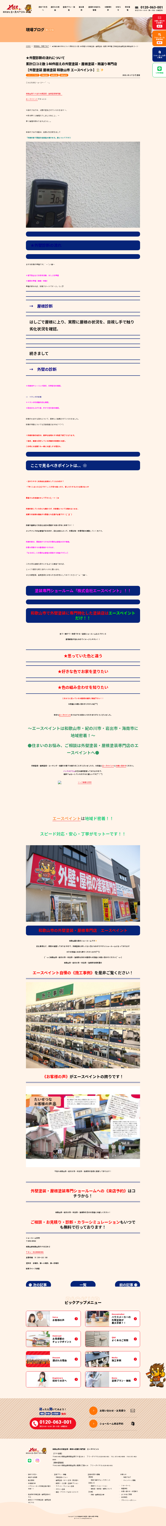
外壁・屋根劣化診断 (97, 1494)
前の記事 (126, 1284)
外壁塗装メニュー (62, 1477)
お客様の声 (108, 8)
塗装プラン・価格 (60, 1474)
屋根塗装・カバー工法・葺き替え (67, 1480)
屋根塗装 (54, 75)
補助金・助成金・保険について (101, 1489)
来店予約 (124, 1488)
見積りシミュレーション (99, 1486)
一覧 (83, 1284)
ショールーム (125, 1485)
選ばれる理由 (55, 8)
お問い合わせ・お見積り (129, 1491)
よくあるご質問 (126, 1494)
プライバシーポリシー (128, 1500)
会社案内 (124, 1497)
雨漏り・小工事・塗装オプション (67, 1483)
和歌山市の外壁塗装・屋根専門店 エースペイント (83, 930)
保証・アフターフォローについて (67, 1492)
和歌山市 (64, 75)
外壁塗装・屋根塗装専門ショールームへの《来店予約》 (79, 1190)
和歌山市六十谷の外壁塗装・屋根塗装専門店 (44, 93)
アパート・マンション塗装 (65, 1486)
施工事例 (81, 8)
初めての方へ (43, 8)
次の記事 (40, 1284)
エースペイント (32, 99)
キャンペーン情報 (129, 1480)
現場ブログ (127, 1477)
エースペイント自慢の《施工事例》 (63, 972)
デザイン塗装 (60, 1489)
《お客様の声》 (56, 1076)
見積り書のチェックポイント (100, 1480)
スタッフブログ (32, 75)
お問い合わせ (121, 765)
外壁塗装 (45, 75)
